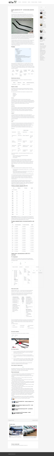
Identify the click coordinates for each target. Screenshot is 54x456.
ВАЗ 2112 (15, 437)
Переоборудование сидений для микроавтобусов (42, 59)
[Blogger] (14, 399)
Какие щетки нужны (19, 58)
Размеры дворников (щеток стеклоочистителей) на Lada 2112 (23, 56)
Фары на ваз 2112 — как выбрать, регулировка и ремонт (15, 436)
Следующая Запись (35, 420)
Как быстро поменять (19, 59)
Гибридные (19, 53)
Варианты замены (19, 51)
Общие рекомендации (19, 61)
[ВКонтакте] (11, 399)
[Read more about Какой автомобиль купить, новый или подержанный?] (30, 430)
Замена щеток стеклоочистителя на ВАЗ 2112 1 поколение (23, 57)
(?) (30, 313)
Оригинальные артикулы (19, 50)
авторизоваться (25, 445)
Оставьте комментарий (14, 12)
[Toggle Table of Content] (29, 49)
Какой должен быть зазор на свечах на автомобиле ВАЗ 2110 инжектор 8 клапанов (43, 53)
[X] (13, 399)
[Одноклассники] (12, 399)
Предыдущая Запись (11, 420)
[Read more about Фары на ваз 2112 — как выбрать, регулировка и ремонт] (16, 430)
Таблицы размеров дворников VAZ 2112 (20, 55)
